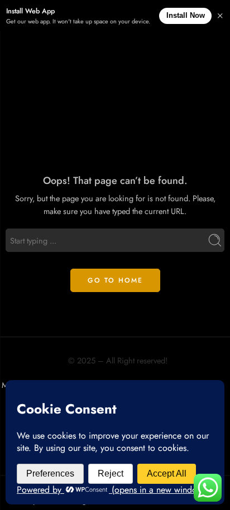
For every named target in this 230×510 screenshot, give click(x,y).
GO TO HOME (115, 280)
